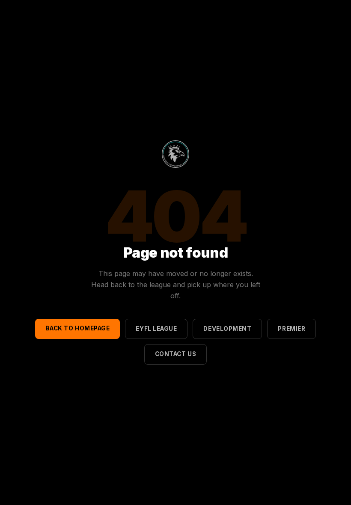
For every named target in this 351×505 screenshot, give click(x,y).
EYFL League (156, 328)
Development (227, 328)
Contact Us (175, 354)
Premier (291, 328)
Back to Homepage (77, 328)
